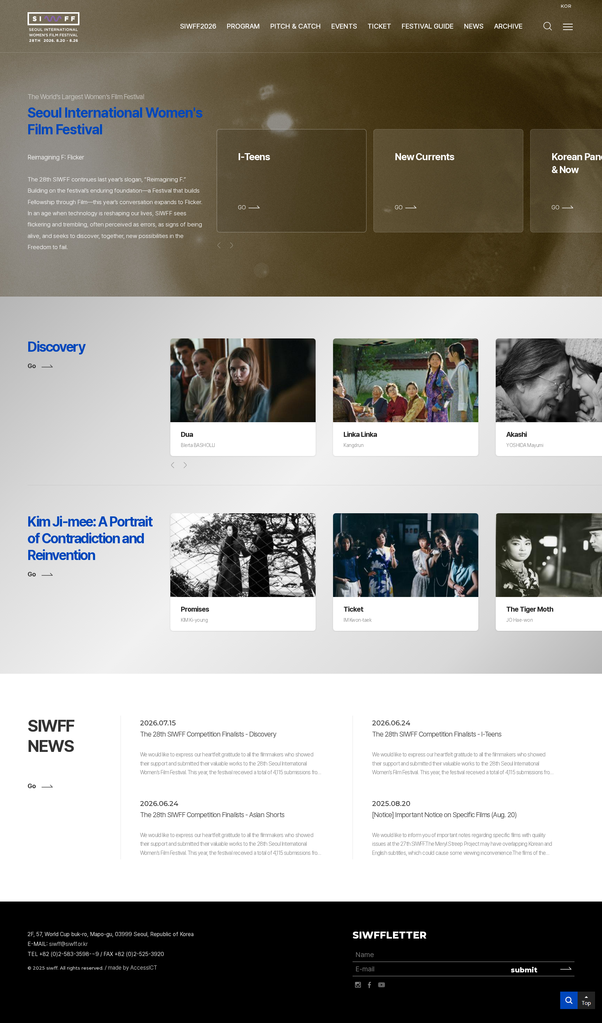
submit (524, 970)
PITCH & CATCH (295, 26)
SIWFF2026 (198, 26)
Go (32, 365)
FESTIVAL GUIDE (428, 26)
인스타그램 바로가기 (357, 984)
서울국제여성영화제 (53, 27)
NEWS (474, 26)
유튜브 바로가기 (381, 984)
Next (185, 465)
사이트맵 (568, 27)
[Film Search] (548, 26)
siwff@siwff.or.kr (68, 944)
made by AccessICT (132, 967)
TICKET (379, 26)
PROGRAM (243, 26)
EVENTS (344, 26)
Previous (173, 465)
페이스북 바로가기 (369, 984)
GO (242, 207)
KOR (566, 6)
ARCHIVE (508, 26)
